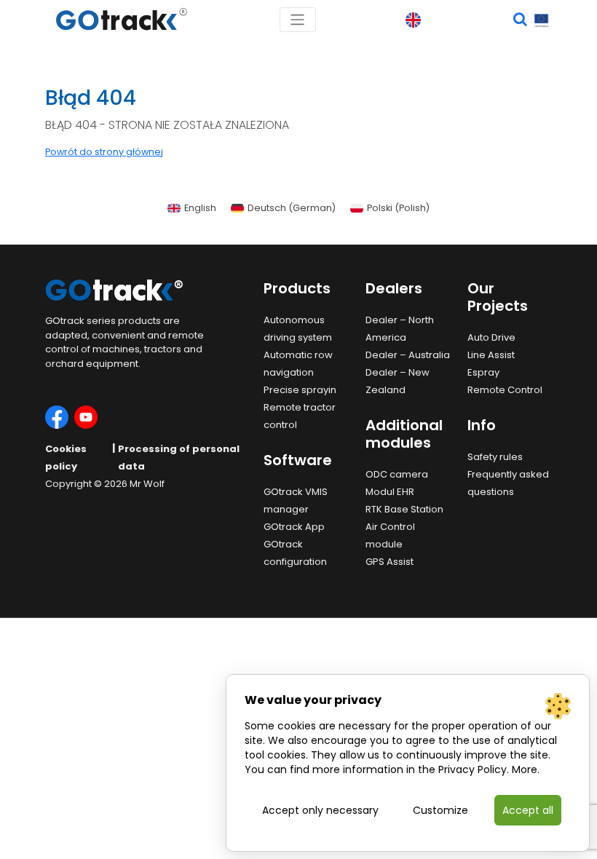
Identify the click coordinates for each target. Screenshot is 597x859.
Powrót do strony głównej (104, 152)
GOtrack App (294, 527)
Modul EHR (389, 492)
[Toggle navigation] (298, 19)
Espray (483, 372)
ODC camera (396, 474)
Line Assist (491, 355)
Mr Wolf (147, 484)
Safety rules (495, 457)
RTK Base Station (404, 509)
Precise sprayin (300, 390)
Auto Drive (491, 337)
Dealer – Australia (407, 355)
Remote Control (504, 390)
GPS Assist (389, 562)
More (524, 769)
